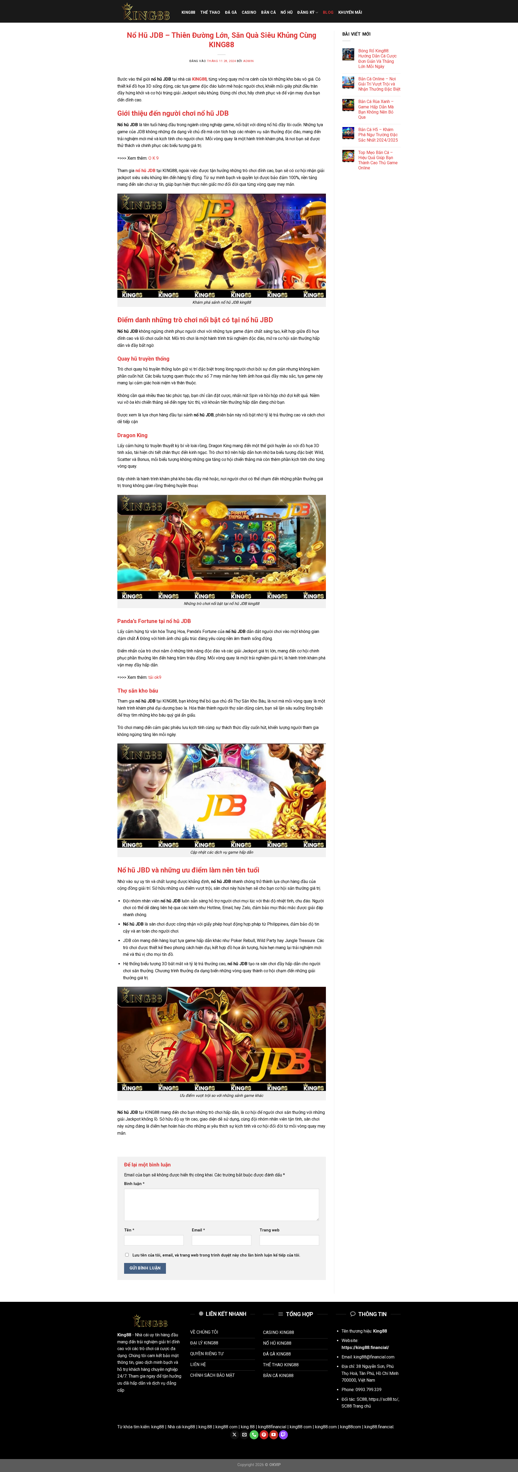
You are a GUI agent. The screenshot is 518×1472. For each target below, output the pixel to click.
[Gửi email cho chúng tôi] (244, 1434)
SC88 (362, 1399)
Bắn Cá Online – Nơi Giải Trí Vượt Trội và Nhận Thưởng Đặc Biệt (379, 84)
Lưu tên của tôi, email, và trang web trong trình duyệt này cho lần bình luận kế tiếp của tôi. (216, 1255)
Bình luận (134, 1184)
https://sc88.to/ (383, 1399)
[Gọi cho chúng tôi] (254, 1434)
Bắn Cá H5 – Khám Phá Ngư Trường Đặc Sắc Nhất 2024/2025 (378, 134)
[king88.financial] (145, 11)
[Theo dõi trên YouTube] (273, 1434)
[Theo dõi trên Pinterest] (264, 1434)
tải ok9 (154, 677)
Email (198, 1230)
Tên (129, 1230)
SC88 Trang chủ (356, 1406)
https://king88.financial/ (365, 1347)
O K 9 (153, 158)
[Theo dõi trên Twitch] (283, 1434)
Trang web (270, 1230)
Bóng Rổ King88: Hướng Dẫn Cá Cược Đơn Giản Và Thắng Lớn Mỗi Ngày (377, 58)
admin (248, 61)
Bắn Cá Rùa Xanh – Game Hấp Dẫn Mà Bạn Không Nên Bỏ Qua (376, 109)
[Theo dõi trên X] (234, 1434)
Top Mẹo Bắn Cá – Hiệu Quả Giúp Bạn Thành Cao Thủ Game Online (378, 160)
